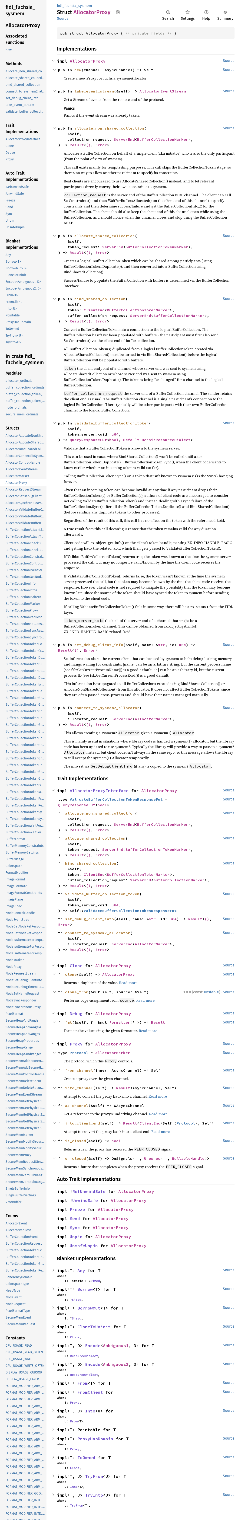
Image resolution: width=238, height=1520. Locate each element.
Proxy (76, 1044)
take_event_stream (94, 91)
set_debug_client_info (98, 644)
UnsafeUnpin (84, 1245)
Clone (76, 965)
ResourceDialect (84, 1356)
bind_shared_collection (100, 298)
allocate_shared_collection (104, 235)
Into (90, 1411)
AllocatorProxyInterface (99, 790)
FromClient (90, 1392)
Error (101, 145)
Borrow (85, 1289)
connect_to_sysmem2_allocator (106, 707)
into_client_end (82, 1123)
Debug (76, 1013)
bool (114, 439)
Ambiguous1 (116, 1345)
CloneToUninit (94, 1326)
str (161, 644)
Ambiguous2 (116, 1364)
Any (81, 1270)
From (82, 1383)
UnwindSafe (85, 1200)
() (88, 145)
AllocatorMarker (152, 719)
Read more (128, 982)
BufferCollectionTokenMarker (157, 247)
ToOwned (86, 1457)
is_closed (75, 1140)
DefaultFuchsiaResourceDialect (157, 439)
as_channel (76, 1105)
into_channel (79, 1088)
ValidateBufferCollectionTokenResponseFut (116, 799)
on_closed (75, 1158)
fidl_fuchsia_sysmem (74, 5)
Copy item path (118, 12)
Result (77, 145)
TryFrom (94, 1476)
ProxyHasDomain (95, 1438)
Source (63, 18)
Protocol (79, 1052)
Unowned (152, 1158)
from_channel (79, 1070)
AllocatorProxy (88, 61)
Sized (95, 1281)
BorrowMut (88, 1308)
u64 (115, 434)
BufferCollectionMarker (162, 139)
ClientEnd (94, 310)
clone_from (76, 992)
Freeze (77, 1209)
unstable (211, 992)
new (77, 69)
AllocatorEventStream (162, 91)
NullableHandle (188, 1158)
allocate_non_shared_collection (109, 128)
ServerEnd (124, 139)
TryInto (94, 1495)
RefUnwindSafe (89, 1191)
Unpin (76, 1236)
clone (71, 974)
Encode (92, 1345)
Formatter (119, 1022)
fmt (68, 1022)
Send (75, 1218)
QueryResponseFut (88, 439)
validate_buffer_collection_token (111, 423)
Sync (75, 1227)
